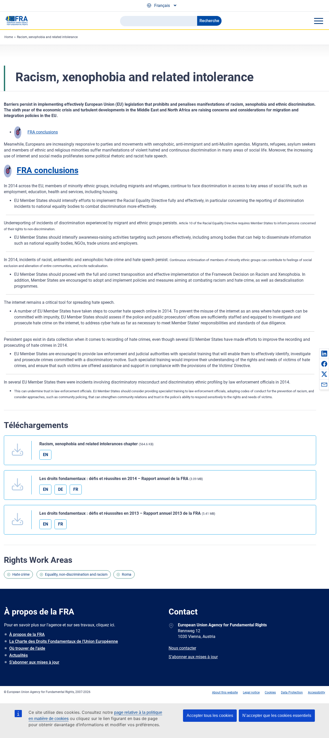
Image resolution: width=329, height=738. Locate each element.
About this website (225, 692)
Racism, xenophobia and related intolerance (47, 37)
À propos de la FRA (27, 634)
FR (75, 489)
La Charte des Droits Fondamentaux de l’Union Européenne (63, 641)
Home (8, 37)
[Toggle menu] (318, 20)
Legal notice (251, 692)
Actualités (18, 655)
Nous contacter (182, 648)
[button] (324, 353)
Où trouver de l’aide (27, 648)
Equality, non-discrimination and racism (76, 574)
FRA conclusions (43, 132)
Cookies (270, 692)
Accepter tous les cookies (210, 715)
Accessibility (316, 692)
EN (45, 454)
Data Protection (292, 692)
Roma (126, 574)
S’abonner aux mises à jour (34, 662)
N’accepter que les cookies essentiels (276, 715)
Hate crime (21, 574)
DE (60, 489)
